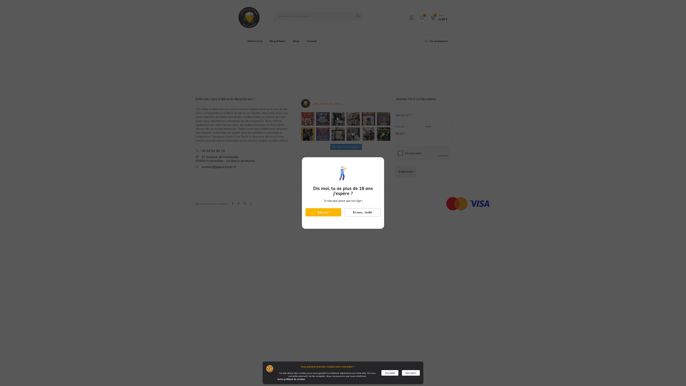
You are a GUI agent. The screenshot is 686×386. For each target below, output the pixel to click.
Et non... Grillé (362, 212)
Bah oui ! (323, 212)
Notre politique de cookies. (291, 379)
